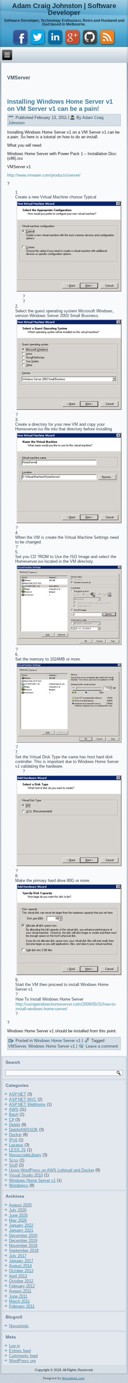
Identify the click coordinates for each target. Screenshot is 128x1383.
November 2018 (23, 1245)
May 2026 (18, 1220)
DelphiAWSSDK (23, 1129)
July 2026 (17, 1210)
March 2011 (19, 1301)
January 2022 (21, 1225)
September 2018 (24, 1250)
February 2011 (21, 1306)
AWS (13, 1109)
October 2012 (21, 1281)
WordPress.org (22, 1360)
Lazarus (16, 1145)
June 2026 (18, 1215)
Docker (15, 1134)
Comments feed (23, 1355)
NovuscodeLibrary (25, 1155)
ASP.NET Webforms (27, 1104)
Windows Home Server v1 (57, 1040)
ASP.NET (17, 1094)
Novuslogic (19, 1326)
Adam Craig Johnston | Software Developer (64, 9)
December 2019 (23, 1240)
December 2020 (23, 1235)
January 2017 (21, 1260)
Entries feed (20, 1350)
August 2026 (20, 1205)
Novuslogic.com (73, 1378)
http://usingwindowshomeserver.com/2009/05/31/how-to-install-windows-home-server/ (66, 1006)
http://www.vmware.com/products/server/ (43, 175)
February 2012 (22, 1286)
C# (11, 1119)
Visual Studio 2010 (26, 1175)
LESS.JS (17, 1150)
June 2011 (18, 1296)
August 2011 (20, 1291)
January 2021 (21, 1230)
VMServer (17, 1046)
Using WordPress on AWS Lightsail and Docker (51, 1170)
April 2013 (18, 1276)
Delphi (14, 1124)
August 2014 (20, 1265)
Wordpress (18, 1185)
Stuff (13, 1165)
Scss (13, 1160)
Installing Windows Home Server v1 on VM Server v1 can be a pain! (60, 105)
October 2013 (21, 1270)
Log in (14, 1345)
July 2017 (17, 1255)
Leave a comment (102, 1046)
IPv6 (13, 1140)
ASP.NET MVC (22, 1099)
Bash (13, 1114)
